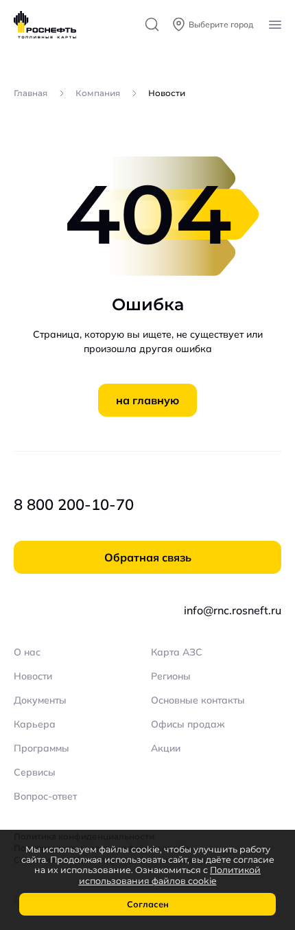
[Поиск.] (152, 24)
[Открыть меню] (275, 24)
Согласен (148, 903)
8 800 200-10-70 (74, 504)
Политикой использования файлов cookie (170, 875)
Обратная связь (147, 557)
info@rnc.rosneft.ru (232, 610)
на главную (147, 400)
